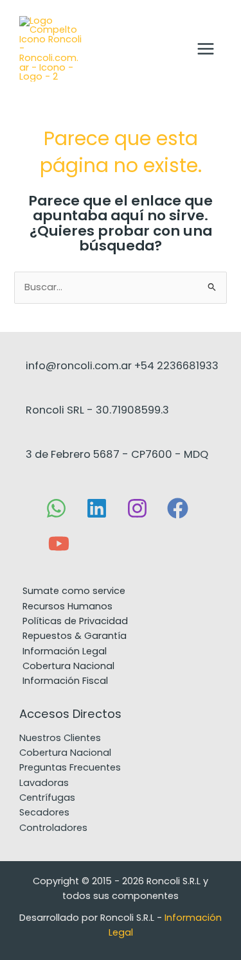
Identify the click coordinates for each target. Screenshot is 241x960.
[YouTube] (58, 543)
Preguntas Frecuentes (70, 767)
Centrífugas (47, 797)
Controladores (53, 827)
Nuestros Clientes (60, 737)
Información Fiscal (65, 680)
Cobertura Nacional (65, 752)
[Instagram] (137, 508)
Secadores (44, 812)
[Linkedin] (96, 508)
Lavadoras (44, 782)
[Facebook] (177, 508)
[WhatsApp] (56, 508)
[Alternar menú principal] (206, 48)
